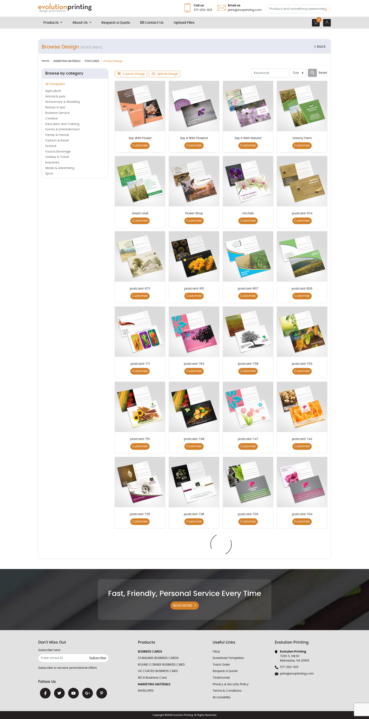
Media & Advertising (59, 168)
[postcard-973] (140, 256)
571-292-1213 (289, 667)
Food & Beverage (58, 151)
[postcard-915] (194, 256)
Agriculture (53, 91)
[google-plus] (87, 693)
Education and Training (62, 124)
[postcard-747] (248, 407)
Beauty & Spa (55, 107)
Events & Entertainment (62, 129)
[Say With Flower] (140, 106)
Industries (52, 162)
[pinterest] (101, 693)
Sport (49, 173)
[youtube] (73, 693)
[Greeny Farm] (302, 106)
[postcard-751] (140, 407)
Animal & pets (55, 96)
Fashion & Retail (57, 140)
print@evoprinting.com (297, 673)
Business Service (57, 113)
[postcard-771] (140, 332)
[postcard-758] (248, 332)
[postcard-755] (302, 332)
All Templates (55, 84)
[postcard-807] (248, 256)
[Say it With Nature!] (248, 106)
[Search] (312, 73)
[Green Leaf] (140, 181)
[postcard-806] (302, 256)
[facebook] (45, 693)
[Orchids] (248, 181)
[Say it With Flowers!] (194, 106)
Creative (51, 118)
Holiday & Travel (57, 157)
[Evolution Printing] (65, 8)
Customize (140, 145)
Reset (323, 72)
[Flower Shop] (194, 181)
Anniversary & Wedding (62, 101)
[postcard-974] (302, 181)
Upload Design (167, 73)
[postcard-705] (248, 482)
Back (321, 46)
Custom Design (134, 73)
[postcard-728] (194, 482)
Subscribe (97, 658)
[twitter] (59, 693)
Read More (182, 605)
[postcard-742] (302, 407)
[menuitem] (52, 23)
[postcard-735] (140, 482)
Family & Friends (57, 135)
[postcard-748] (194, 407)
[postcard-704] (302, 482)
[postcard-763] (194, 332)
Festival (50, 146)
